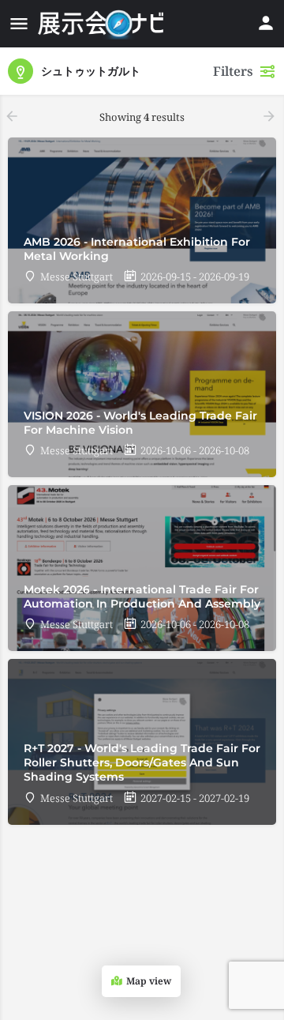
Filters (233, 71)
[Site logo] (102, 24)
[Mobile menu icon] (19, 24)
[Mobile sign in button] (266, 23)
